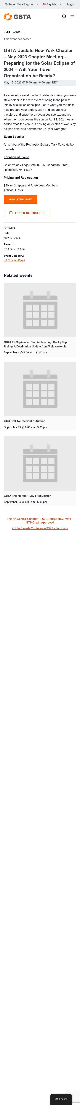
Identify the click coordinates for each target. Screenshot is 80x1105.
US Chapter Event (14, 260)
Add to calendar (28, 213)
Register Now (20, 199)
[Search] (64, 17)
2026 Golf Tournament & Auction (24, 421)
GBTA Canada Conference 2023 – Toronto (40, 528)
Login (70, 4)
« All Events (12, 32)
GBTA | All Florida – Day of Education (27, 495)
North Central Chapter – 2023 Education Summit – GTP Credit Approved (40, 520)
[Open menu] (72, 16)
